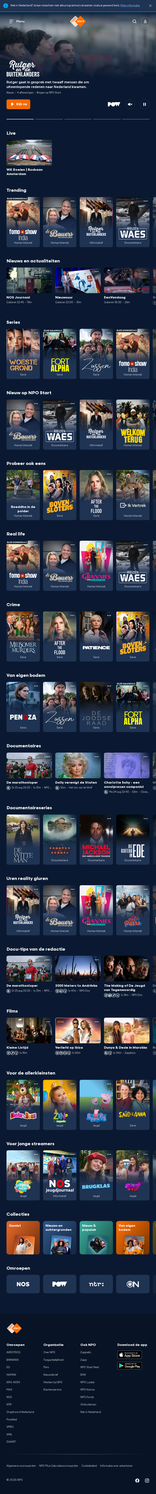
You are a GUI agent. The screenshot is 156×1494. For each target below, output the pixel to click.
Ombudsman (88, 1404)
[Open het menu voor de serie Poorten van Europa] (72, 818)
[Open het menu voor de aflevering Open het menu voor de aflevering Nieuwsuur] (96, 271)
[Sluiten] (150, 5)
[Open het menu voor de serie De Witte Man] (36, 818)
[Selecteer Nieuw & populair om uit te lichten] (136, 117)
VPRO (10, 1427)
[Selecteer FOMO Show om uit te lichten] (78, 117)
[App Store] (129, 1355)
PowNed (11, 1419)
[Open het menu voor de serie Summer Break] (36, 1154)
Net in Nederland (90, 1412)
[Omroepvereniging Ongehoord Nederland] (133, 1284)
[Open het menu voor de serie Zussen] (109, 332)
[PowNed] (59, 1284)
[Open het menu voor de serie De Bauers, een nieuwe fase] (72, 201)
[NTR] (96, 1284)
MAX (9, 1389)
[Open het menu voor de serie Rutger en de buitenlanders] (109, 201)
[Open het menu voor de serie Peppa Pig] (109, 1083)
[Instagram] (147, 1481)
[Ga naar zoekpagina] (134, 21)
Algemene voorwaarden (21, 1465)
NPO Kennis (87, 1389)
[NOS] (23, 1284)
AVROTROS (13, 1352)
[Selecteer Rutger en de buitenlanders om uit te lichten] (20, 117)
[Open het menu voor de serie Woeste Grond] (36, 332)
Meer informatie (130, 5)
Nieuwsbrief (50, 1374)
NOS (9, 1397)
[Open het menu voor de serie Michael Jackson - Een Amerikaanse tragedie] (109, 818)
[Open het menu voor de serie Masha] (36, 1083)
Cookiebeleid (89, 1465)
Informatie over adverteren (116, 1465)
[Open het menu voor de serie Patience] (109, 615)
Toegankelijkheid (53, 1360)
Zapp (83, 1360)
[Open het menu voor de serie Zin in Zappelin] (72, 1083)
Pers (46, 1367)
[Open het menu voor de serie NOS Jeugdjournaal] (72, 1154)
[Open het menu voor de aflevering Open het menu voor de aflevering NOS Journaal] (48, 271)
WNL (9, 1434)
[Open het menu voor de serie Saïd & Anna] (146, 1083)
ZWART (11, 1441)
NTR (9, 1404)
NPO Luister (87, 1382)
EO (8, 1367)
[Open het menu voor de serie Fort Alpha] (72, 332)
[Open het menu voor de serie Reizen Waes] (146, 201)
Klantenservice (52, 1389)
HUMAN (11, 1374)
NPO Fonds (87, 1397)
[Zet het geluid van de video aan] (130, 104)
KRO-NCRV (13, 1382)
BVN (83, 1374)
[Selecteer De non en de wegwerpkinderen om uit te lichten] (106, 117)
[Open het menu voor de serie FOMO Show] (36, 201)
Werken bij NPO (52, 1382)
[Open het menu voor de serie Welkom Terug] (146, 403)
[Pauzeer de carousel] (145, 104)
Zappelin (85, 1352)
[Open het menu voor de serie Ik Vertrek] (146, 474)
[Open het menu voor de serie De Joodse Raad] (109, 686)
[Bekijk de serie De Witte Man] (23, 840)
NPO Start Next (89, 1367)
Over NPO (49, 1352)
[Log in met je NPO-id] (145, 21)
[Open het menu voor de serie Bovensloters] (72, 474)
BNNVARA (12, 1360)
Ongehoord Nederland (20, 1412)
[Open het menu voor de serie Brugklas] (109, 1154)
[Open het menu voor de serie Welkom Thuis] (146, 1154)
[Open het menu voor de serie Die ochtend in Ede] (146, 818)
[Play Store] (129, 1365)
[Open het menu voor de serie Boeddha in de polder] (36, 474)
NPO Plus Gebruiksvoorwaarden (58, 1465)
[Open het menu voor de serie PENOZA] (36, 686)
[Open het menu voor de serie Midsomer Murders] (36, 615)
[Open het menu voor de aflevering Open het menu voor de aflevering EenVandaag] (145, 271)
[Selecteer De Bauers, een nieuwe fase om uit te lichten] (49, 117)
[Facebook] (137, 1481)
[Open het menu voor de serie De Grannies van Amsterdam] (109, 544)
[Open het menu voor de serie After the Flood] (109, 474)
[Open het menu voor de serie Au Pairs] (146, 889)
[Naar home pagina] (78, 21)
